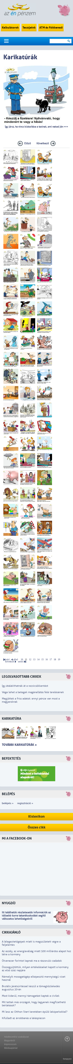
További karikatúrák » (19, 745)
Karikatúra (11, 719)
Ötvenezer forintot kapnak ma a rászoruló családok (32, 960)
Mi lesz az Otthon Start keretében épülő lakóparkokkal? (34, 1011)
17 (51, 660)
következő (9, 662)
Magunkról (9, 1040)
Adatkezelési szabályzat (16, 1036)
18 (55, 660)
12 (30, 660)
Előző (27, 143)
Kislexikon (36, 817)
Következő (42, 143)
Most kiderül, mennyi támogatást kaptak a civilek (30, 995)
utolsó (20, 662)
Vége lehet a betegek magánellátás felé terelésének (33, 692)
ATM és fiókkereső (51, 27)
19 (59, 660)
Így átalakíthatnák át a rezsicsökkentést (25, 685)
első (8, 660)
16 (46, 660)
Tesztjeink (29, 27)
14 (38, 660)
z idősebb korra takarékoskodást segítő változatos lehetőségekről (26, 915)
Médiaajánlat (10, 1048)
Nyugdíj (8, 903)
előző (15, 660)
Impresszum (10, 1044)
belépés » (7, 803)
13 (34, 660)
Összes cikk (36, 827)
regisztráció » (25, 803)
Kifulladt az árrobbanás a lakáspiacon (23, 1018)
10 (22, 660)
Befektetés (11, 759)
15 (42, 660)
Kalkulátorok (10, 27)
